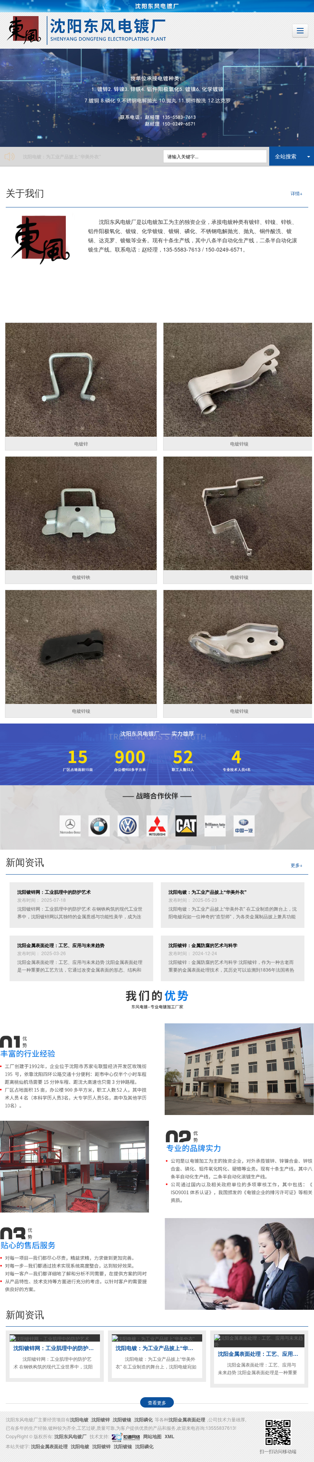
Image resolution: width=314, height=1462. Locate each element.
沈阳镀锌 (101, 1419)
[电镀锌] (81, 380)
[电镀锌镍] (81, 647)
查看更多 (157, 1402)
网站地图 (152, 1436)
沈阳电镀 (79, 1419)
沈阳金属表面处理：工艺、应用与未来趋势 (66, 156)
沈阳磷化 (143, 1419)
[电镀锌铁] (81, 514)
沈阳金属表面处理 (186, 1419)
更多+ (297, 865)
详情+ (297, 193)
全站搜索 (285, 156)
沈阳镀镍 (122, 1419)
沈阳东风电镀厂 (70, 1436)
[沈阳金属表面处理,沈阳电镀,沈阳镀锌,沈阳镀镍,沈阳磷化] (157, 98)
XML (169, 1436)
